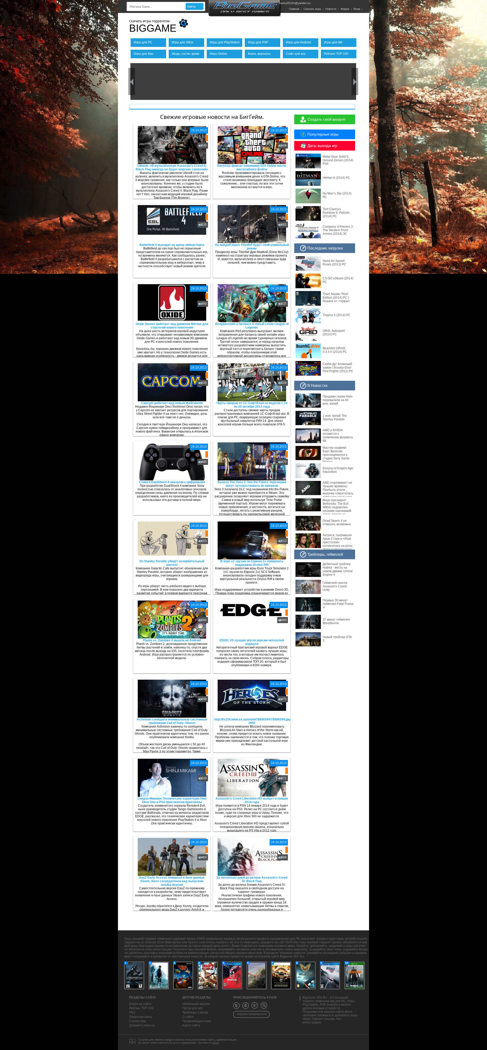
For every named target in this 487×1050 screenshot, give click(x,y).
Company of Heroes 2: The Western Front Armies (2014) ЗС (338, 230)
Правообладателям (196, 1021)
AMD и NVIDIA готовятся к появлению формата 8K (338, 435)
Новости (330, 8)
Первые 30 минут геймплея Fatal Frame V (338, 604)
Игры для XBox (182, 42)
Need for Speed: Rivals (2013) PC (334, 262)
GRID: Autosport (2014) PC (334, 332)
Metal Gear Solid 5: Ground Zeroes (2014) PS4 (338, 160)
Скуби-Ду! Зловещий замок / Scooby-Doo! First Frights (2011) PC (338, 367)
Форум (345, 8)
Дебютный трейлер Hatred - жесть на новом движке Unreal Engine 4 (338, 569)
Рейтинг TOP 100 (336, 54)
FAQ (132, 1012)
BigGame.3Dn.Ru (315, 997)
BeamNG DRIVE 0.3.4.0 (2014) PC (335, 350)
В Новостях (317, 385)
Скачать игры (312, 8)
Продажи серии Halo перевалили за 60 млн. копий (338, 400)
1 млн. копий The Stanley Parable (335, 417)
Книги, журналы (259, 54)
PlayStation (310, 1004)
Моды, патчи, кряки (185, 54)
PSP (322, 1004)
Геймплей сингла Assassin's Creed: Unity (335, 586)
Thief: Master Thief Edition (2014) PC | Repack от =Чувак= (336, 297)
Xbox (350, 1001)
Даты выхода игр (322, 145)
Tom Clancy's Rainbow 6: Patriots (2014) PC (336, 212)
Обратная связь (140, 1017)
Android (332, 1004)
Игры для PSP (258, 42)
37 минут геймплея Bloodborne (336, 621)
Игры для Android (298, 42)
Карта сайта (191, 1025)
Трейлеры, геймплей (325, 554)
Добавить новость (142, 1025)
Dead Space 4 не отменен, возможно (337, 522)
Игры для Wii (333, 42)
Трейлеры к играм (195, 1012)
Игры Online (218, 54)
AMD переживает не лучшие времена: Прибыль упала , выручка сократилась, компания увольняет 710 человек (338, 491)
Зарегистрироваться (251, 1014)
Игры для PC (143, 42)
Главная (294, 8)
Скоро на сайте (140, 1004)
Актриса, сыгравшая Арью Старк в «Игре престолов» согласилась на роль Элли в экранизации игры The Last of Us (337, 544)
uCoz (215, 1042)
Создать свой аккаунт (326, 119)
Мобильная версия (196, 1004)
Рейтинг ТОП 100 (141, 1008)
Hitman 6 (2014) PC (336, 177)
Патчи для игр (192, 1008)
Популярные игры (323, 134)
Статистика (137, 1021)
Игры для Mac (144, 54)
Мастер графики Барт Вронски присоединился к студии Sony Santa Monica (336, 455)
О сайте (188, 1017)
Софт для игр (295, 54)
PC (343, 1001)
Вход (357, 8)
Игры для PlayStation (225, 42)
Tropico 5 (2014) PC (337, 315)
